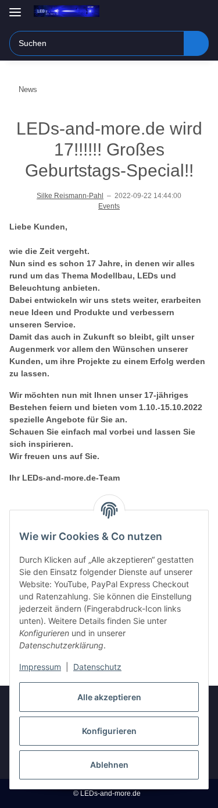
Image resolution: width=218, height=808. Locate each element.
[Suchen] (196, 43)
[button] (163, 12)
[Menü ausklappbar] (15, 7)
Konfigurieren (109, 731)
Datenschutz (97, 667)
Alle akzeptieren (109, 697)
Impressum (40, 667)
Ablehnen (109, 765)
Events (109, 206)
